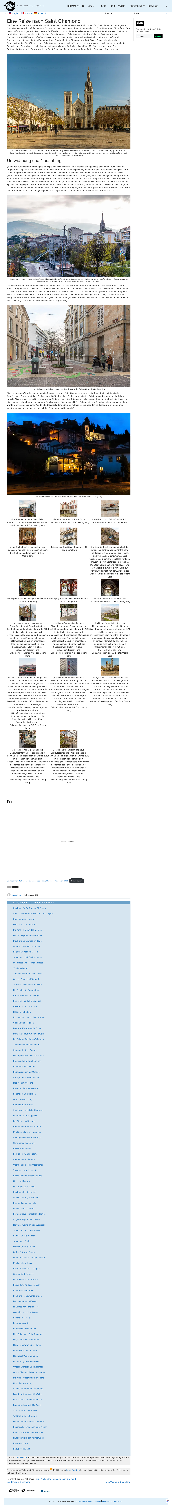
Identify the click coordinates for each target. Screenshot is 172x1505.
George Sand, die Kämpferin (26, 979)
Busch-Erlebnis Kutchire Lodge (27, 1176)
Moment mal (136, 6)
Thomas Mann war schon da (26, 1044)
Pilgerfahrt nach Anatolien (25, 952)
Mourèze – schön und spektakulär (29, 1257)
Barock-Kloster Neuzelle (24, 1203)
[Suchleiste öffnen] (165, 6)
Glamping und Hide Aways (25, 1312)
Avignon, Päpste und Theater (27, 1219)
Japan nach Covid (21, 1241)
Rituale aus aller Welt (23, 1290)
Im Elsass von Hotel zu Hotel (26, 1307)
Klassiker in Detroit (22, 1148)
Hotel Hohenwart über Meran (27, 1345)
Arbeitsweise (20, 1457)
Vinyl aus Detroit (21, 968)
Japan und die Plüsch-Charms (27, 957)
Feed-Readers (73, 1470)
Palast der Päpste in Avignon (26, 1268)
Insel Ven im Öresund (23, 1083)
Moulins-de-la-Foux (22, 1263)
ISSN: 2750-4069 (85, 1501)
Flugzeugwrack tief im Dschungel (28, 1438)
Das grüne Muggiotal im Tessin (27, 1405)
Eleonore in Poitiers (22, 1012)
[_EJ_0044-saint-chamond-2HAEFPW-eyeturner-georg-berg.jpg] (68, 101)
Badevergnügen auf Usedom (26, 1072)
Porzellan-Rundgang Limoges (27, 1001)
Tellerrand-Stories (75, 6)
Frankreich (110, 13)
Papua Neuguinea (21, 1449)
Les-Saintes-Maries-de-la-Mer (27, 1399)
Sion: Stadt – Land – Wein (25, 1410)
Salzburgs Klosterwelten (24, 1192)
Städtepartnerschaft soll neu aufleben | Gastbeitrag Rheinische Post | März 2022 (37, 881)
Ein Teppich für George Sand (26, 990)
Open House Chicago (23, 1099)
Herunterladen (76, 881)
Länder (91, 6)
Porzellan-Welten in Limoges (26, 995)
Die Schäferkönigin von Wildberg (28, 1039)
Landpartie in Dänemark (24, 1328)
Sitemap (97, 1501)
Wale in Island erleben (23, 1208)
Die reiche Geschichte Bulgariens (28, 1378)
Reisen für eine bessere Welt (26, 1285)
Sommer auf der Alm (23, 1105)
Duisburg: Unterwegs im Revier (27, 941)
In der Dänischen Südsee (25, 1350)
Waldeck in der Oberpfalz (25, 1416)
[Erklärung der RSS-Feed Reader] (51, 1470)
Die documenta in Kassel (25, 1301)
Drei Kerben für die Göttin (25, 924)
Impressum (107, 1501)
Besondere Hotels (21, 1318)
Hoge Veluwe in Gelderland (26, 1339)
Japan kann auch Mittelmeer (26, 1230)
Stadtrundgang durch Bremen (27, 1061)
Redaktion (153, 6)
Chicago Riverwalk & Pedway (26, 1137)
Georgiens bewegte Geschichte (28, 1165)
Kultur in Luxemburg (22, 1383)
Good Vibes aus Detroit (24, 1143)
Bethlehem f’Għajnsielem (25, 1154)
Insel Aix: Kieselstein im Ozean (27, 1028)
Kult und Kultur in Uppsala (25, 1115)
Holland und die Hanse (24, 1247)
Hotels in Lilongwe (22, 1181)
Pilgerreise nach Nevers (24, 1066)
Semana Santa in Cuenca (25, 1050)
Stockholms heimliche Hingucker (28, 1110)
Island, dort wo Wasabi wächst (27, 1394)
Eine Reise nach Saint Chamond (28, 1334)
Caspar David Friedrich (24, 1159)
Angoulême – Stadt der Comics (27, 973)
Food (112, 6)
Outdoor (122, 6)
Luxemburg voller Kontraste (26, 1361)
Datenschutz (118, 1501)
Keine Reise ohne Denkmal (25, 1279)
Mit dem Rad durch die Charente (28, 1017)
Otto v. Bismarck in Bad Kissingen (29, 1372)
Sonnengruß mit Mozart (24, 919)
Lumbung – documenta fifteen (27, 1296)
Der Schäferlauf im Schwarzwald (28, 1034)
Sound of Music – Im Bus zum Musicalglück (33, 913)
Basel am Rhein (20, 1443)
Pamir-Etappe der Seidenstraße (28, 1432)
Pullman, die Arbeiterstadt (25, 1088)
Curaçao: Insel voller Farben (26, 1077)
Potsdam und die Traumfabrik (27, 1126)
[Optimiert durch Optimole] (168, 1501)
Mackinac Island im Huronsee (27, 1132)
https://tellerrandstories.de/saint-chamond (55, 1479)
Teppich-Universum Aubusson (27, 984)
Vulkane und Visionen (23, 1023)
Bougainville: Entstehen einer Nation (30, 1427)
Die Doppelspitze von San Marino (28, 1055)
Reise (103, 6)
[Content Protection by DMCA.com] (13, 887)
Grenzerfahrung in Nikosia (25, 1197)
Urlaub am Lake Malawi (24, 1187)
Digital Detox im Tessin (24, 1252)
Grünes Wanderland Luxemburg (28, 1388)
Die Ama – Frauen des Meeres (27, 930)
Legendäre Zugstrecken (24, 1094)
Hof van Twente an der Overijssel (29, 1225)
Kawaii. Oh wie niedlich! (24, 1236)
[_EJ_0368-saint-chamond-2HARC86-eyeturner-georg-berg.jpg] (68, 454)
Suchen (158, 36)
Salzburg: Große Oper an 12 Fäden (29, 908)
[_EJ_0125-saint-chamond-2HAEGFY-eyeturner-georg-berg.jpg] (68, 236)
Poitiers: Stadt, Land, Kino (25, 1006)
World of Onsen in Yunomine (26, 946)
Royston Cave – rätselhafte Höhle (29, 1214)
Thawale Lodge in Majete (25, 1170)
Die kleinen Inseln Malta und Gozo (29, 1421)
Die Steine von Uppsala (24, 1121)
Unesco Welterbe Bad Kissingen (28, 1367)
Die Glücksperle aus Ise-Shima (27, 935)
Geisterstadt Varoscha (23, 1274)
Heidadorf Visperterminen (25, 1356)
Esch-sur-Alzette (21, 1323)
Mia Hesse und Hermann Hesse (28, 963)
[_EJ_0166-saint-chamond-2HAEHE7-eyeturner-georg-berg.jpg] (68, 346)
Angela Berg (16, 895)
